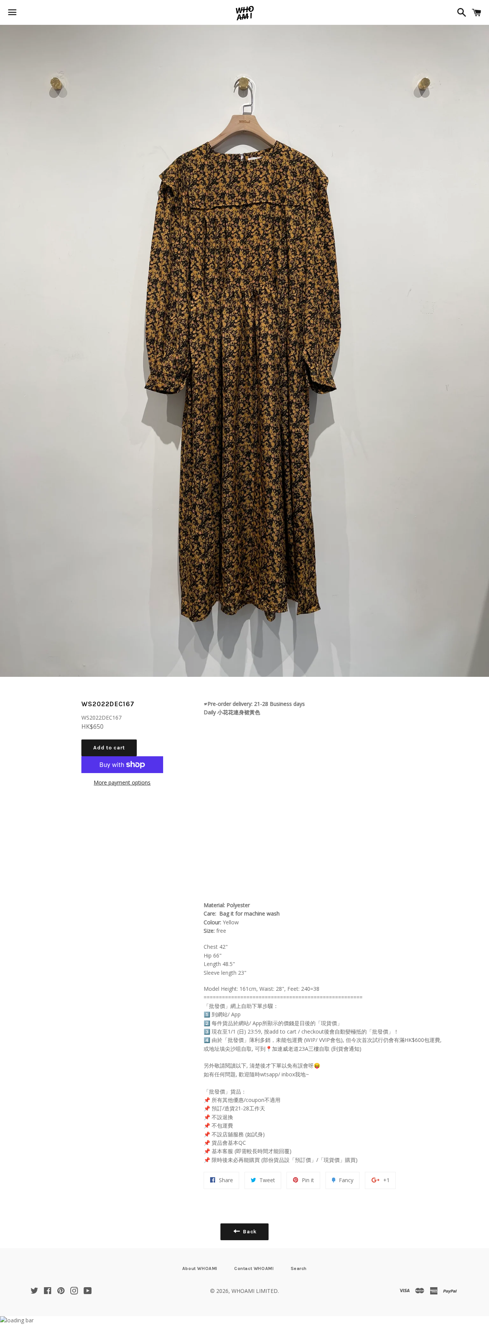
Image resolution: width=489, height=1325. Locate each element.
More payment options (122, 782)
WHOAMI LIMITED (255, 1290)
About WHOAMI (199, 1268)
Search (299, 1268)
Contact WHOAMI (254, 1268)
